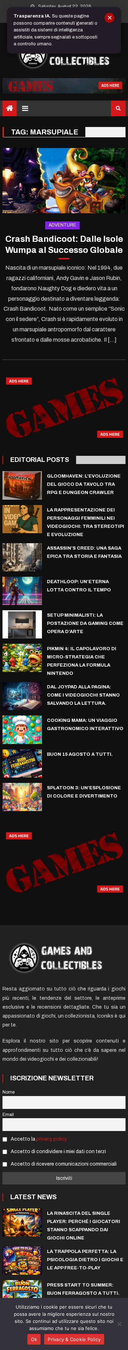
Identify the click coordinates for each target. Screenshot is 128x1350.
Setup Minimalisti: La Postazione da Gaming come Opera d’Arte (85, 623)
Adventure (62, 225)
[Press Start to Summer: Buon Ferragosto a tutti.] (22, 1294)
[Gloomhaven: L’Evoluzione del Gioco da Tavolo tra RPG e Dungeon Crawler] (22, 485)
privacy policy (51, 1139)
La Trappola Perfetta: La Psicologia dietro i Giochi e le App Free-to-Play (85, 1259)
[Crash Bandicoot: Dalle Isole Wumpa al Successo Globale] (64, 180)
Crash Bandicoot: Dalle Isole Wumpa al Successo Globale (64, 244)
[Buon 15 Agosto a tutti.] (22, 763)
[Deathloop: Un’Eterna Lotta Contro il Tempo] (22, 591)
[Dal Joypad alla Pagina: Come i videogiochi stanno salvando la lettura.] (22, 696)
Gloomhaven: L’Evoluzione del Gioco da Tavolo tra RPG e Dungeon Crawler (84, 484)
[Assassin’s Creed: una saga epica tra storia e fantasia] (22, 557)
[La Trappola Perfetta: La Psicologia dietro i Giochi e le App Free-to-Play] (22, 1261)
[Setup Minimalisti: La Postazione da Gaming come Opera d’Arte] (22, 624)
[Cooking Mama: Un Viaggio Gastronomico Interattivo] (22, 729)
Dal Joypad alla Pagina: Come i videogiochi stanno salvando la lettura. (83, 695)
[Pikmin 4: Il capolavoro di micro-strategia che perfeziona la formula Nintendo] (22, 658)
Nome (8, 1092)
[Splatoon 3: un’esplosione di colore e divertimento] (22, 797)
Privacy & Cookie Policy (74, 1339)
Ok (34, 1339)
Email (8, 1114)
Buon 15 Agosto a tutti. (80, 754)
